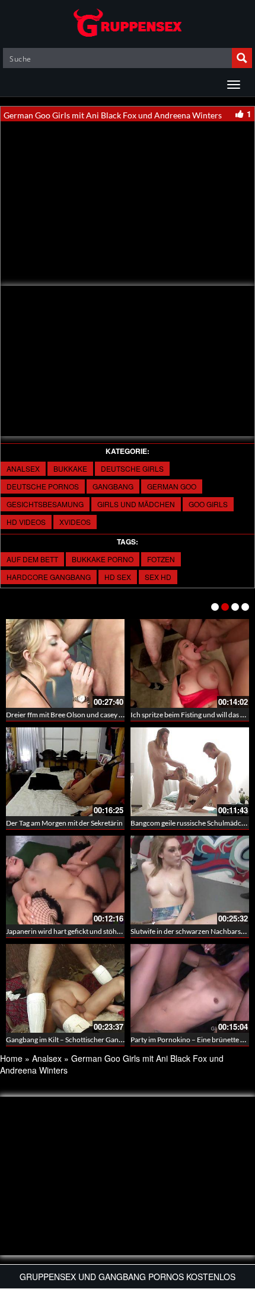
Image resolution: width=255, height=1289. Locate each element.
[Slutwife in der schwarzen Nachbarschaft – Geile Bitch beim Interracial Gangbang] (189, 880)
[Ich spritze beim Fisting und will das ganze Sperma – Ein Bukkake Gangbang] (189, 663)
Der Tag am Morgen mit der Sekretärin (64, 822)
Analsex (23, 468)
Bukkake (70, 468)
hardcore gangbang (49, 577)
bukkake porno (102, 559)
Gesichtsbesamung (45, 504)
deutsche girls (132, 468)
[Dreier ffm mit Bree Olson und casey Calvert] (65, 663)
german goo (171, 486)
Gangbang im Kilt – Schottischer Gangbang (72, 1039)
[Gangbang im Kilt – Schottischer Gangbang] (65, 988)
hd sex (117, 577)
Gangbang (113, 486)
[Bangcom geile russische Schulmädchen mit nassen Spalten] (189, 771)
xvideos (75, 522)
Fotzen (161, 559)
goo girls (208, 504)
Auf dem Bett (32, 559)
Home (11, 1058)
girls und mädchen (136, 504)
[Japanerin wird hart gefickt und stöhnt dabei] (65, 880)
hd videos (26, 522)
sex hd (158, 577)
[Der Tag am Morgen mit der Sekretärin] (65, 771)
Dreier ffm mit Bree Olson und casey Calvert (73, 714)
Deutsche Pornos (43, 486)
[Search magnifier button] (242, 58)
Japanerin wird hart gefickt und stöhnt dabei (74, 931)
